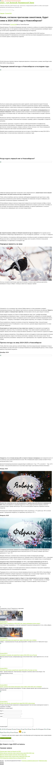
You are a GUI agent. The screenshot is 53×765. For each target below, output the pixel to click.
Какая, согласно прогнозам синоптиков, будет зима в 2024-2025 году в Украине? (21, 686)
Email (1, 713)
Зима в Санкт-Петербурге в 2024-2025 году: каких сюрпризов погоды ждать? (20, 623)
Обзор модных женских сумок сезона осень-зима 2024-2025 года (17, 753)
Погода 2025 (13, 24)
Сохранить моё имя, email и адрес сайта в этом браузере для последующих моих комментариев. (27, 735)
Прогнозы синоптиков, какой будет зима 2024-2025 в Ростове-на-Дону (18, 670)
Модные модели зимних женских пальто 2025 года (13, 754)
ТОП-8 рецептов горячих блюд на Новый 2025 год (13, 758)
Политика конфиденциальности (30, 760)
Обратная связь (43, 760)
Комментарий (3, 726)
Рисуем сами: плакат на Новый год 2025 (10, 751)
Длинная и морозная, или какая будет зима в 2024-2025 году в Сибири (18, 640)
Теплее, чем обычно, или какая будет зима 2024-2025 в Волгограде (17, 703)
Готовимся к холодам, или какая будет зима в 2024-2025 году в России (18, 655)
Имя (1, 711)
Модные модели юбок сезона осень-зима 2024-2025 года (15, 756)
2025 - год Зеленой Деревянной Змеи (17, 3)
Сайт (1, 716)
